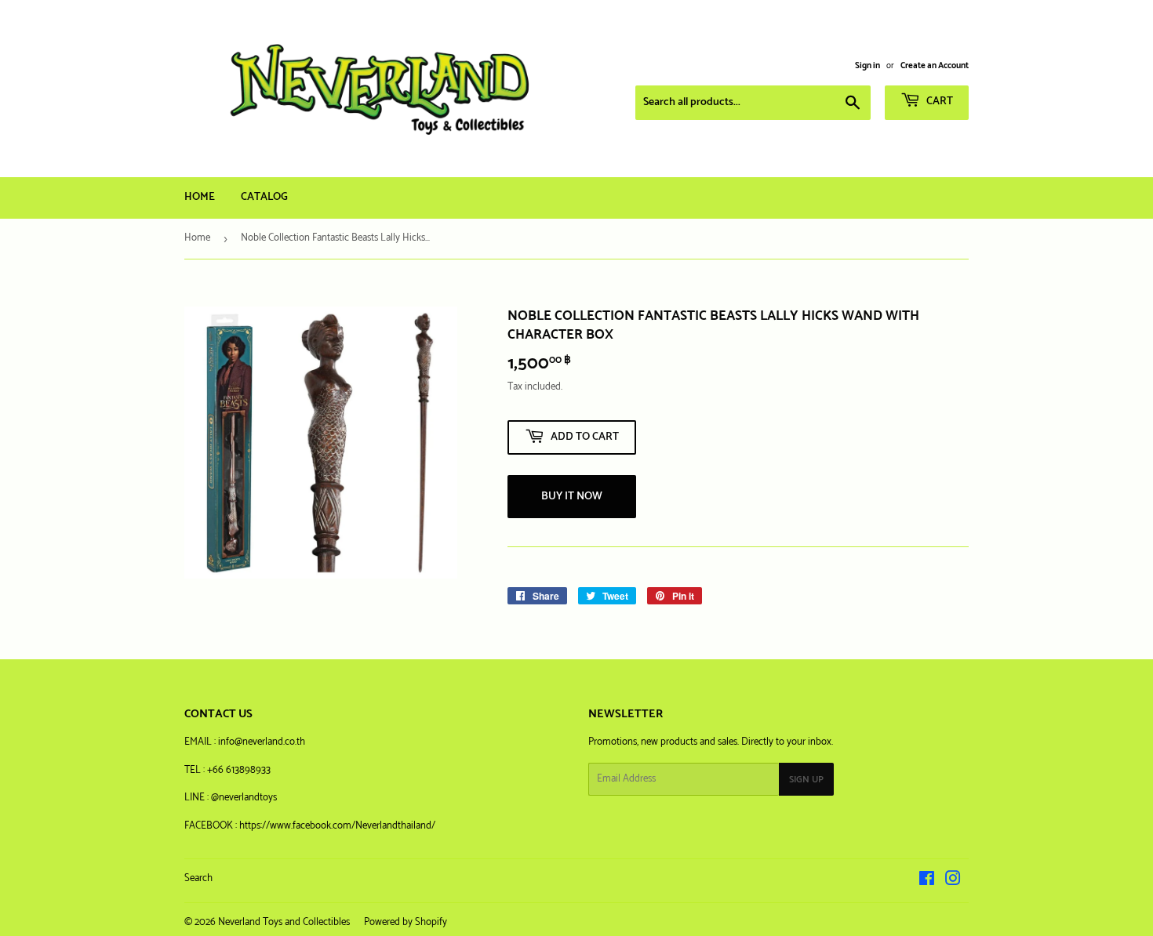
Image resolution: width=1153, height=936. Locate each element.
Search (198, 878)
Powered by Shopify (405, 922)
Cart (938, 102)
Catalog (264, 197)
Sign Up (806, 779)
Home (199, 197)
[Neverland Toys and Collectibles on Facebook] (926, 881)
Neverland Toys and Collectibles (284, 922)
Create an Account (934, 66)
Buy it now (571, 497)
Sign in (867, 66)
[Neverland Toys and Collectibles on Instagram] (953, 881)
